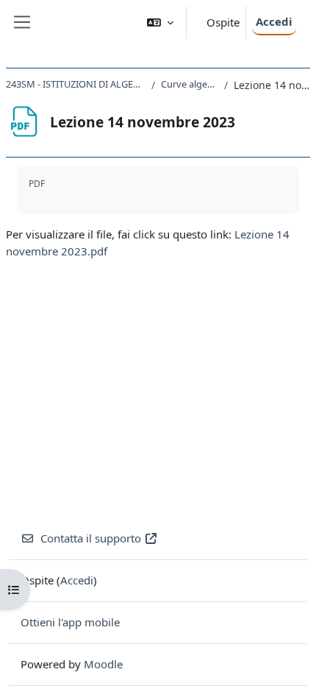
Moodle (103, 664)
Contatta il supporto (90, 538)
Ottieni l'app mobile (70, 622)
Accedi (274, 21)
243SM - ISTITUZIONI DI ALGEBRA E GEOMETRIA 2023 (76, 84)
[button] (160, 22)
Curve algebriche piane (189, 84)
